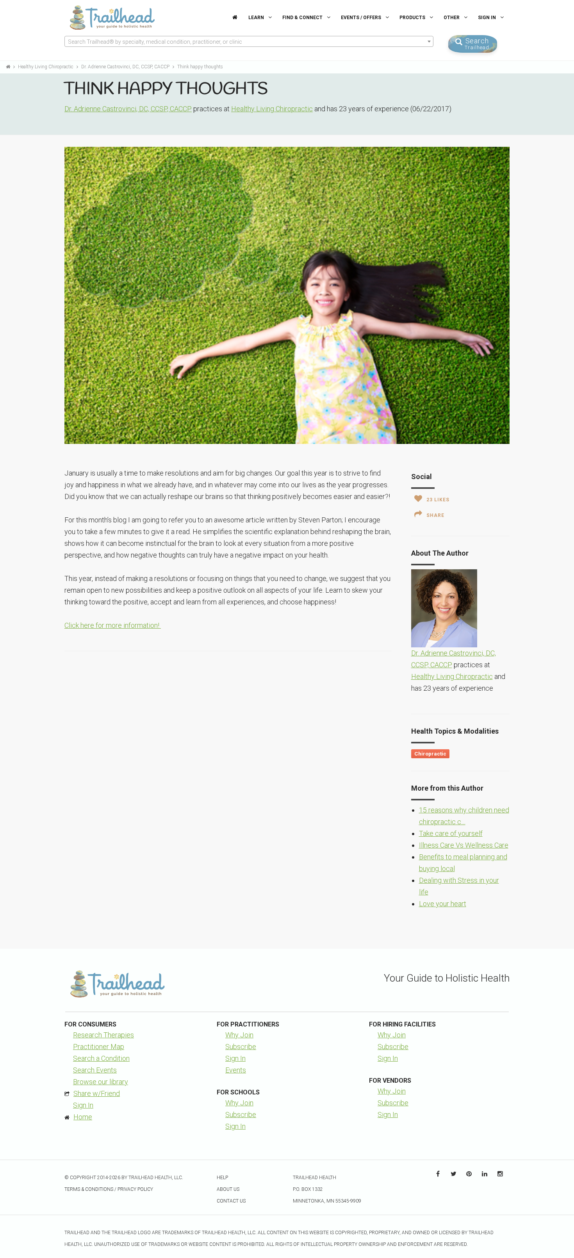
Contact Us (231, 1201)
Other (452, 17)
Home (82, 1117)
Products (412, 17)
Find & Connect (303, 17)
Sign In (487, 17)
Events (235, 1070)
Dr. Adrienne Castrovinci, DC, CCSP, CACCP (126, 66)
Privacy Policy (135, 1189)
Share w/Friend (96, 1093)
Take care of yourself (451, 833)
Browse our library (100, 1082)
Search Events (95, 1070)
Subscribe (240, 1046)
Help (222, 1177)
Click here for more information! (112, 625)
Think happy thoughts (200, 66)
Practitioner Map (98, 1046)
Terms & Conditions (88, 1189)
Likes (437, 499)
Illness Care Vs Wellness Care (463, 845)
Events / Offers (361, 17)
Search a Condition (101, 1058)
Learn (256, 17)
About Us (228, 1189)
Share (435, 515)
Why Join (239, 1035)
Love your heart (442, 904)
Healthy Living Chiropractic (46, 66)
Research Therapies (103, 1035)
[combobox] (248, 41)
